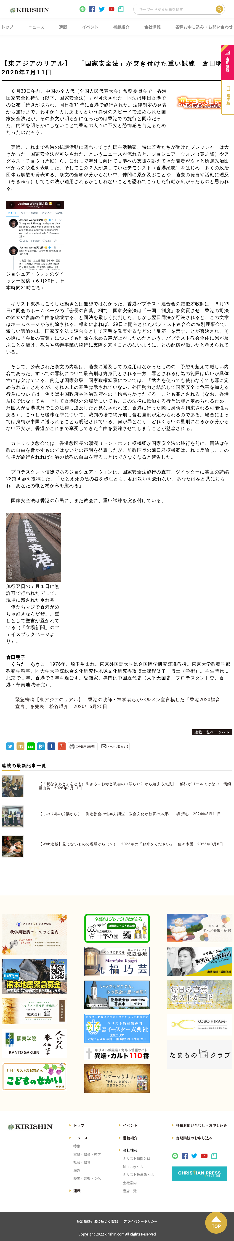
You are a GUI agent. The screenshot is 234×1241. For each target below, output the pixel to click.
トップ (78, 1125)
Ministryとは (133, 1166)
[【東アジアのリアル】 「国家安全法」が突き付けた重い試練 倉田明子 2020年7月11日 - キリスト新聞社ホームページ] (41, 749)
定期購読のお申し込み (194, 1138)
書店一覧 (130, 1190)
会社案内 (130, 1182)
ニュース (80, 1138)
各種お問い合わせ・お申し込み (201, 1125)
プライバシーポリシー (140, 1221)
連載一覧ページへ (210, 732)
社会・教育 (81, 1162)
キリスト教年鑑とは (138, 1174)
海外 (76, 1170)
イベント (130, 1125)
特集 (76, 1146)
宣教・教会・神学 (87, 1154)
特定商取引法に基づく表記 (97, 1221)
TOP (216, 1226)
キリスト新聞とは (136, 1158)
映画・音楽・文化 (87, 1178)
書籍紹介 (130, 1138)
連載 (77, 1190)
